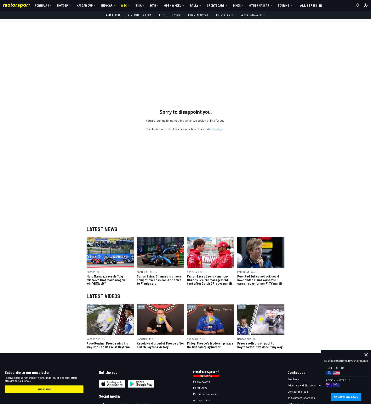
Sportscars (216, 5)
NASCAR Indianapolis (253, 15)
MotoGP (62, 5)
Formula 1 (42, 5)
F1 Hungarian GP (224, 15)
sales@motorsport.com (302, 397)
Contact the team (298, 391)
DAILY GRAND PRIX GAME (139, 15)
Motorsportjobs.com (205, 394)
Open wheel (172, 5)
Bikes (237, 5)
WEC (124, 5)
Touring (283, 5)
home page (215, 129)
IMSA (138, 5)
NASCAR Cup (85, 5)
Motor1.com (200, 387)
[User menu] (365, 5)
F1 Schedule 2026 (169, 15)
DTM (153, 5)
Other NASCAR (259, 5)
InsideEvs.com (201, 381)
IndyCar (106, 5)
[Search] (358, 5)
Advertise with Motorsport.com (306, 385)
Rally (194, 5)
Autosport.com (202, 400)
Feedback (293, 379)
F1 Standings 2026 (197, 15)
